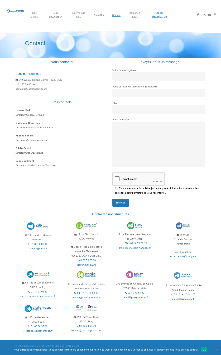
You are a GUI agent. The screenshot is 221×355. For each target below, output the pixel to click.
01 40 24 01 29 (87, 326)
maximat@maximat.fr (183, 299)
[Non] (216, 350)
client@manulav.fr (86, 264)
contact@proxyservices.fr (134, 297)
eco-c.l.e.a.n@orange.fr (183, 256)
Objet (115, 103)
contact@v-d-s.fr (38, 248)
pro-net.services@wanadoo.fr (135, 247)
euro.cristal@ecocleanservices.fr (38, 296)
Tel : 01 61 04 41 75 (184, 294)
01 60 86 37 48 (38, 326)
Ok (204, 349)
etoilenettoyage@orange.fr (37, 330)
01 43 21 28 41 (183, 251)
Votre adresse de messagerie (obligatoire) (135, 86)
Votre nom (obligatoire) (124, 70)
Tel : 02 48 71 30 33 (136, 243)
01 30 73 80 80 (87, 260)
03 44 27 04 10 (38, 291)
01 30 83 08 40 (39, 244)
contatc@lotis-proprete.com (86, 330)
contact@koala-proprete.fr (86, 297)
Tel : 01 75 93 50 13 (87, 293)
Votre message (120, 119)
